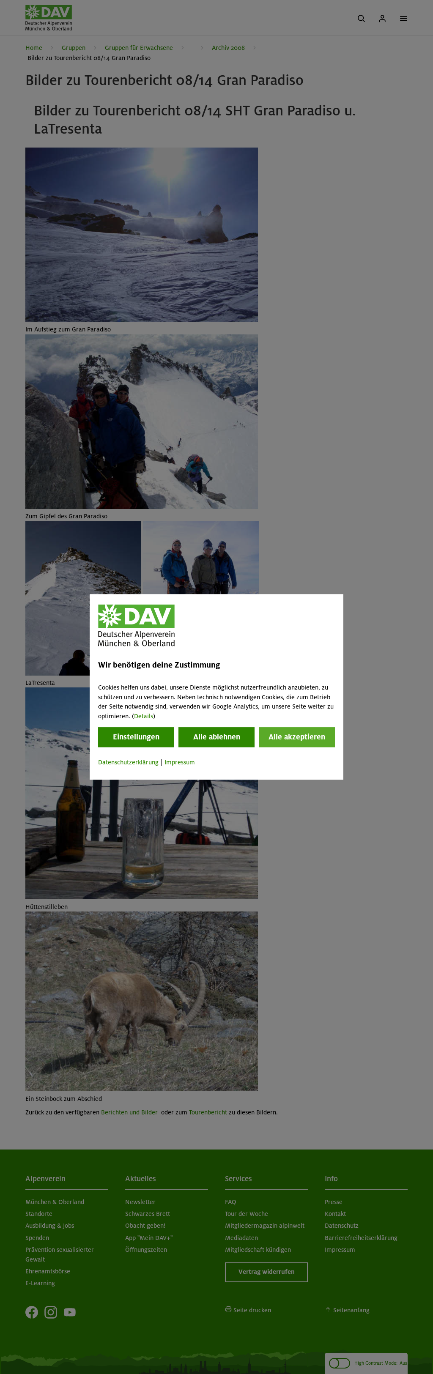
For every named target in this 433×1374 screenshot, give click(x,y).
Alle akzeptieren (297, 737)
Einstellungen (136, 737)
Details (143, 716)
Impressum (179, 762)
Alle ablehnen (216, 737)
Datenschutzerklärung (128, 762)
